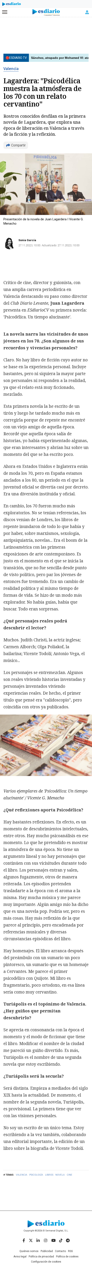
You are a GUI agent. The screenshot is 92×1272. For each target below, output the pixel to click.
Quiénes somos (29, 1251)
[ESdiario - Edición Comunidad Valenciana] (46, 12)
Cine (69, 1174)
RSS (70, 1251)
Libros (49, 1174)
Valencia (11, 68)
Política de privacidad (41, 1256)
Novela (60, 1174)
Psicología (36, 1174)
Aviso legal (20, 1256)
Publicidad (47, 1251)
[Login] (87, 12)
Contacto (60, 1251)
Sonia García (27, 240)
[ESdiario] (11, 4)
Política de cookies (67, 1256)
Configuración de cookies (46, 1261)
